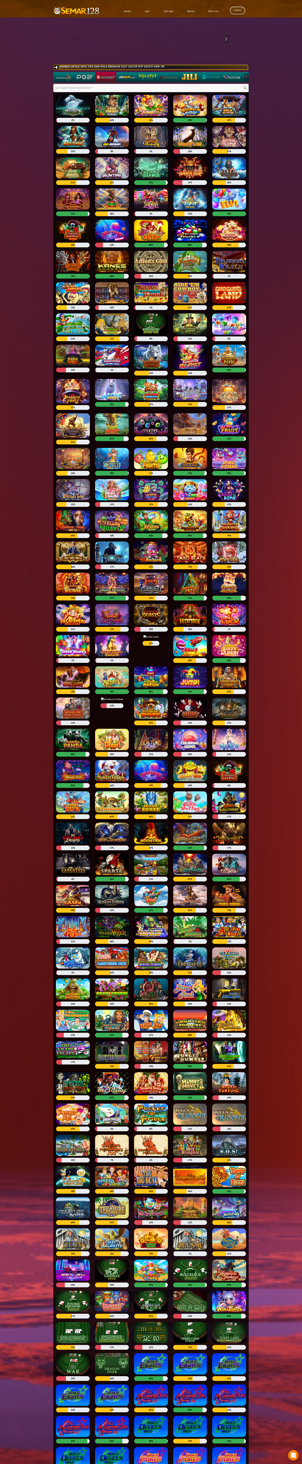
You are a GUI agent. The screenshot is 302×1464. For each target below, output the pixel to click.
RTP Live (213, 11)
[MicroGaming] (210, 77)
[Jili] (189, 77)
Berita (191, 11)
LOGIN (237, 10)
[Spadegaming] (168, 77)
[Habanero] (105, 77)
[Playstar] (231, 77)
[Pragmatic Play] (63, 77)
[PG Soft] (84, 77)
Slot (147, 11)
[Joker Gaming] (126, 77)
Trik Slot (168, 11)
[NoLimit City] (147, 77)
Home (127, 11)
